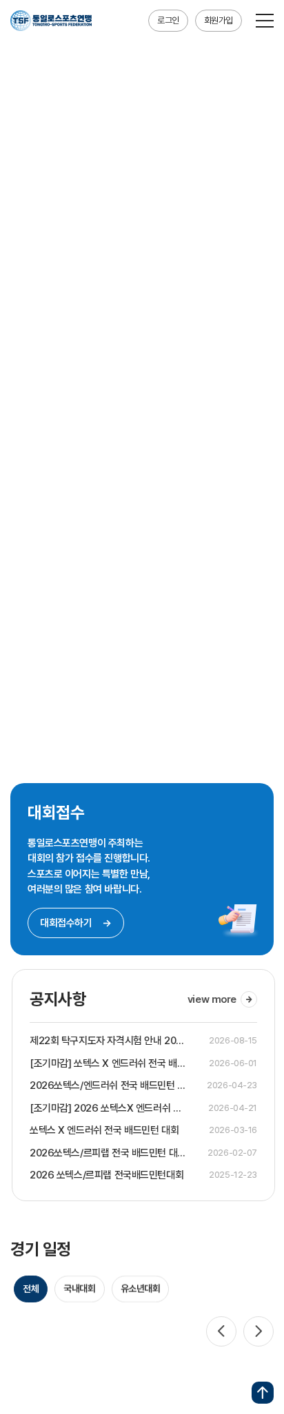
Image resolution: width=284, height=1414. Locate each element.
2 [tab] (217, 718)
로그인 (168, 20)
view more (210, 999)
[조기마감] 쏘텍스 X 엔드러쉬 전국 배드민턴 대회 (107, 1063)
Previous (221, 1330)
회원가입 (218, 20)
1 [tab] (199, 718)
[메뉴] (265, 21)
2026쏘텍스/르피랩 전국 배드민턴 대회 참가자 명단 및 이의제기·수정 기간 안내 (106, 1153)
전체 (31, 1287)
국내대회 (79, 1287)
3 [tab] (234, 718)
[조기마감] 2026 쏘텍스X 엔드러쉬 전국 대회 (107, 1108)
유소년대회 (141, 1287)
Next (258, 1330)
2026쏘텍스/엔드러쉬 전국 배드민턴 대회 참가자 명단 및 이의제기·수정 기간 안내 (106, 1085)
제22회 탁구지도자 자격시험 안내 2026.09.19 (107, 1040)
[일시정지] (261, 718)
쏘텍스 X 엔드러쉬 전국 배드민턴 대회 (102, 1130)
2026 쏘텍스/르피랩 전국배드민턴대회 (105, 1175)
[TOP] (263, 1393)
